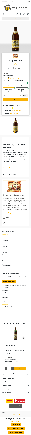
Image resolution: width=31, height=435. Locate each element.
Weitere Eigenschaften (9, 174)
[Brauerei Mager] (15, 56)
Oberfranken (14, 113)
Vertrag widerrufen (15, 406)
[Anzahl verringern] (4, 95)
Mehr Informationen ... (15, 421)
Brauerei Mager (7, 167)
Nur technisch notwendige (16, 428)
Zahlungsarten (6, 392)
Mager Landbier (10, 345)
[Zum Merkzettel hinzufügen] (23, 337)
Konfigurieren (16, 424)
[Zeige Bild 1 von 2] (14, 132)
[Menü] (3, 13)
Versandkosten (15, 414)
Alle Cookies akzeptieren (16, 432)
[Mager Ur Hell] (15, 125)
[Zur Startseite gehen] (15, 7)
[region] (15, 125)
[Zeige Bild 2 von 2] (16, 132)
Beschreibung (7, 140)
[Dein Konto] (24, 13)
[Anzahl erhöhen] (20, 95)
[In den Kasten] (15, 99)
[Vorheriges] (2, 348)
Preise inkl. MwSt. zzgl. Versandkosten (12, 78)
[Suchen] (17, 13)
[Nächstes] (29, 348)
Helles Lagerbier (16, 110)
